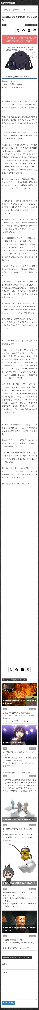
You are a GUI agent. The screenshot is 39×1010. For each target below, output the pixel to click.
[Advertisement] (19, 578)
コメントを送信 (8, 1003)
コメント (5, 972)
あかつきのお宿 (8, 3)
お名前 (5, 964)
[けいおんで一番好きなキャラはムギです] (19, 59)
